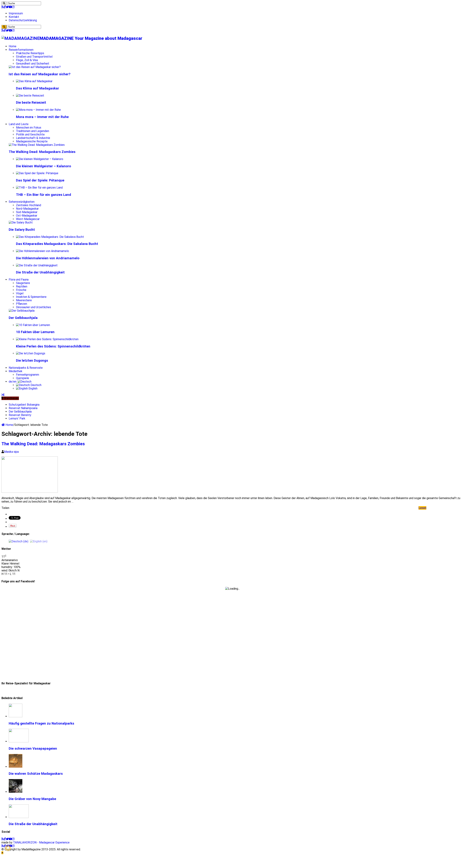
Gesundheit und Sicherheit (32, 63)
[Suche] (4, 3)
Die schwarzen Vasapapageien (33, 749)
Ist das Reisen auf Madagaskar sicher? (39, 74)
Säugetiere (23, 283)
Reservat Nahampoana (23, 408)
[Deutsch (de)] (18, 541)
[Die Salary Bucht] (21, 222)
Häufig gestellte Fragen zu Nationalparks (41, 723)
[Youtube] (10, 7)
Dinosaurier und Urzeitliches (33, 307)
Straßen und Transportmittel (34, 56)
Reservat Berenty (20, 415)
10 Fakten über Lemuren (35, 332)
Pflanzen (21, 303)
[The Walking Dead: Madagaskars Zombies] (37, 145)
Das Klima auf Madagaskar (37, 88)
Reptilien (21, 286)
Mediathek (15, 371)
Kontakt (14, 17)
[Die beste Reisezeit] (30, 95)
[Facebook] (5, 7)
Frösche (21, 290)
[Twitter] (7, 7)
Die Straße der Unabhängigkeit (40, 272)
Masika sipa (11, 451)
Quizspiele (22, 378)
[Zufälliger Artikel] (2, 395)
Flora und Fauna (19, 279)
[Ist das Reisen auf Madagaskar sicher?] (35, 67)
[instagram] (13, 7)
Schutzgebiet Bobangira (24, 404)
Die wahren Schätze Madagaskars (36, 774)
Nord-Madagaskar (27, 208)
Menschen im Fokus (28, 127)
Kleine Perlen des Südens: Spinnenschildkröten (53, 346)
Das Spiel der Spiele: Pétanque (40, 180)
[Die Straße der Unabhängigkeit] (37, 265)
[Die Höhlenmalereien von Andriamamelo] (42, 251)
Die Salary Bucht (22, 230)
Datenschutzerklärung (23, 20)
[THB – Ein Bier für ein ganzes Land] (39, 187)
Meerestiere (24, 300)
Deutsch (35, 385)
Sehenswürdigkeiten (22, 201)
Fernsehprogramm (27, 374)
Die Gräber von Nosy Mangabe (32, 799)
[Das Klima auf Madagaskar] (34, 81)
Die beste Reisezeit (31, 103)
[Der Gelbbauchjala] (22, 310)
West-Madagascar (28, 219)
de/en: (13, 381)
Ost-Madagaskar (26, 215)
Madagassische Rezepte (32, 141)
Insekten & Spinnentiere (31, 297)
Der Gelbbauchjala (23, 318)
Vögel (19, 293)
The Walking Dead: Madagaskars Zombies (42, 152)
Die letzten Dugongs (32, 361)
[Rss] (2, 7)
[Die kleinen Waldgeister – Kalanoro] (39, 159)
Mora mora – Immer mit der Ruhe (42, 117)
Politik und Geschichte (30, 134)
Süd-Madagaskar (26, 212)
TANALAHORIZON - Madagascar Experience (41, 842)
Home (12, 46)
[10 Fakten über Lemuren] (33, 325)
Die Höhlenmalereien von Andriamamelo (47, 258)
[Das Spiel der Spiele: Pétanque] (37, 173)
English (32, 388)
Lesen (422, 508)
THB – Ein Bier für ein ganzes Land (43, 195)
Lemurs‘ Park (17, 418)
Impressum (16, 13)
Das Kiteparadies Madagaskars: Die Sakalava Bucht (57, 244)
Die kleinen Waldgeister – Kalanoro (43, 166)
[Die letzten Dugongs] (30, 353)
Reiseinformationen (21, 49)
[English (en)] (38, 541)
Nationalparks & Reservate (26, 367)
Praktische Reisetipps (30, 53)
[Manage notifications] (8, 848)
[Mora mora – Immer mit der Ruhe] (38, 109)
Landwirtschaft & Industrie (33, 138)
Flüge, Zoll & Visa (27, 60)
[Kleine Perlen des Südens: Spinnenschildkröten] (47, 339)
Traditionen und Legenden (32, 131)
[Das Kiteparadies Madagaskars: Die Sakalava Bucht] (50, 237)
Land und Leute (19, 124)
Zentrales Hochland (28, 205)
